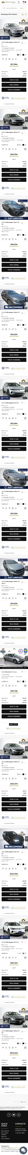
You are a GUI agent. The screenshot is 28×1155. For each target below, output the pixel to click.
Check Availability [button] (14, 90)
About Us (4, 1136)
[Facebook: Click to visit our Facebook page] (9, 1115)
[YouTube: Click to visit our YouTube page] (14, 1115)
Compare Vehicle (9, 104)
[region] (14, 74)
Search (21, 8)
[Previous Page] (14, 1102)
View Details (14, 85)
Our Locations (5, 1138)
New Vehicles (5, 1131)
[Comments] (25, 59)
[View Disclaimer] (16, 59)
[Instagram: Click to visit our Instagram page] (18, 1115)
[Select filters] (23, 14)
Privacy (3, 1149)
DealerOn (14, 1147)
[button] (26, 29)
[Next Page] (17, 1102)
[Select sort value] (25, 14)
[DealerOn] (5, 1146)
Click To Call (14, 80)
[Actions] (25, 43)
